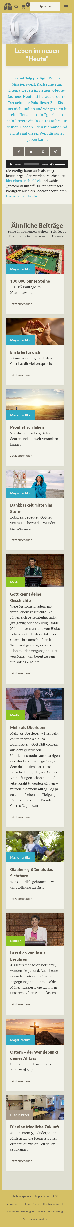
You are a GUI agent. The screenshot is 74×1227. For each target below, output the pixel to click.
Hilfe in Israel (19, 1115)
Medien (15, 582)
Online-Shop (31, 1204)
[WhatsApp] (43, 151)
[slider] (60, 164)
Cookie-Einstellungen (20, 1211)
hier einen (14, 181)
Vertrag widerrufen (35, 1219)
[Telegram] (55, 151)
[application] (37, 164)
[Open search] (16, 6)
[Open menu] (66, 6)
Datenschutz (12, 1204)
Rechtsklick (32, 181)
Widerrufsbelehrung (50, 1211)
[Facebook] (18, 151)
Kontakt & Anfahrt (54, 1204)
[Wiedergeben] (11, 164)
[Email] (31, 151)
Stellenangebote (21, 1196)
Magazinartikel (20, 269)
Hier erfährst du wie (21, 196)
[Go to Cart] (25, 6)
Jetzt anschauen (21, 304)
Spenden (45, 6)
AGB (55, 1196)
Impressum (42, 1196)
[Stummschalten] (52, 164)
